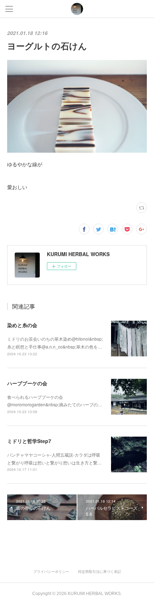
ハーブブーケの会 (27, 383)
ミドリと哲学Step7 (29, 440)
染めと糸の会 (22, 325)
